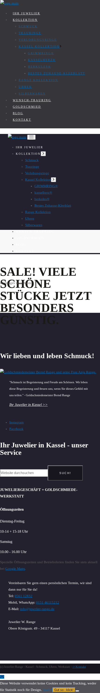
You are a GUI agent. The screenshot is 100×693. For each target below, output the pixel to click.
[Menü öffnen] (31, 137)
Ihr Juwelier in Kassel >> (28, 405)
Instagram (16, 422)
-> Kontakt (79, 666)
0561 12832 (23, 596)
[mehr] (48, 690)
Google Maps (15, 568)
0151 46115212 (47, 602)
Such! (65, 473)
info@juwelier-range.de (37, 609)
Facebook (16, 429)
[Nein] (77, 691)
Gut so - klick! (63, 690)
